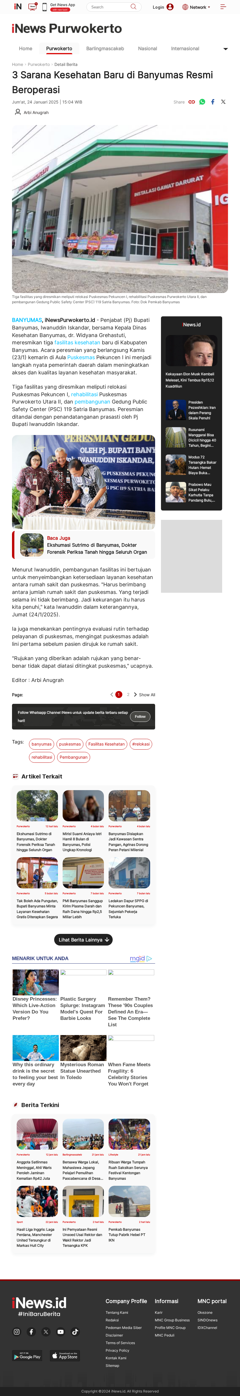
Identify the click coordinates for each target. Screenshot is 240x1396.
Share (179, 101)
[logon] (18, 7)
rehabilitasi (84, 394)
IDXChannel (207, 1327)
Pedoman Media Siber (124, 1327)
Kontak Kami (116, 1358)
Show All (147, 694)
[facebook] (212, 101)
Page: (17, 694)
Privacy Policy (117, 1350)
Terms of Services (120, 1343)
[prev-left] (111, 694)
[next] (135, 694)
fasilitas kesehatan (77, 342)
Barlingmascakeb (105, 48)
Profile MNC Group (170, 1327)
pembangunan (92, 402)
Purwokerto (59, 48)
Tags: (18, 742)
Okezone (205, 1312)
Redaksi (112, 1320)
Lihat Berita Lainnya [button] (80, 940)
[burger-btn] (223, 7)
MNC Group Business (172, 1320)
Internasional (185, 48)
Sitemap (112, 1365)
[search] (133, 7)
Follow (140, 717)
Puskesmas (81, 357)
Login (158, 7)
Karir (158, 1312)
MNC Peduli (164, 1335)
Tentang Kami (117, 1312)
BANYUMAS (27, 320)
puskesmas (70, 743)
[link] (191, 101)
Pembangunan (74, 757)
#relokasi (141, 743)
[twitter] (223, 101)
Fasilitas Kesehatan (106, 743)
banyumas (42, 743)
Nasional (147, 48)
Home (25, 48)
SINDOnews (207, 1320)
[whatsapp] (202, 101)
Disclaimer (114, 1335)
